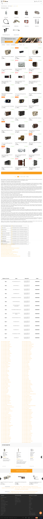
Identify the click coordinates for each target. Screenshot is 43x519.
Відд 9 (6, 313)
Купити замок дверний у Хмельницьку (6, 353)
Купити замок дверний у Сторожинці (27, 426)
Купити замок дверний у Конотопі (26, 357)
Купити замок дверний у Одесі (5, 349)
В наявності (13, 47)
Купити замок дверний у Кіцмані (26, 442)
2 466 (17, 484)
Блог (29, 510)
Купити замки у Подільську (4, 367)
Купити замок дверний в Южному (5, 439)
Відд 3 (6, 289)
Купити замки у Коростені (4, 383)
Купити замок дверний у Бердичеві (26, 354)
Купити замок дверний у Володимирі (6, 438)
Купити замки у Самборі (4, 388)
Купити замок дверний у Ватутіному (27, 435)
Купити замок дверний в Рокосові (26, 439)
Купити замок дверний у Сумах (26, 350)
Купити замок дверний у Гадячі (5, 401)
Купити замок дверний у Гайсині (26, 380)
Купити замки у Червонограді (5, 370)
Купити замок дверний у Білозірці (5, 363)
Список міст (15, 517)
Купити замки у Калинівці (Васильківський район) (29, 405)
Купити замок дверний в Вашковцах (6, 422)
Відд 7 (6, 305)
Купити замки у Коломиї (25, 371)
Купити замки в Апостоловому (5, 379)
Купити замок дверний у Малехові (26, 414)
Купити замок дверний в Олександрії (27, 358)
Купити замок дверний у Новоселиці (27, 425)
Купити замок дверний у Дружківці (5, 400)
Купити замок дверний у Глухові (26, 401)
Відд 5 (6, 297)
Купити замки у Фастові (25, 370)
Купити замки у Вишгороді (4, 391)
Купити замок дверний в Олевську (26, 418)
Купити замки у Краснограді (5, 412)
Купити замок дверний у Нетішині (5, 417)
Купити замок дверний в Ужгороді (26, 388)
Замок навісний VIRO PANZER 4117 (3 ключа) (7, 253)
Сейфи (2, 514)
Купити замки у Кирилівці (25, 408)
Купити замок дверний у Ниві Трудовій (27, 417)
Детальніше (9, 41)
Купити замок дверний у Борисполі (6, 359)
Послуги (30, 500)
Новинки (16, 497)
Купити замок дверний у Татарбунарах (27, 433)
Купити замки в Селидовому (5, 375)
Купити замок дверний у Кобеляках (27, 409)
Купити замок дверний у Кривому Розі (6, 346)
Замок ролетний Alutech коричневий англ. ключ (7, 249)
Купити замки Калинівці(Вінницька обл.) (6, 405)
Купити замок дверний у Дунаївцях (26, 400)
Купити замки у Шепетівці (25, 375)
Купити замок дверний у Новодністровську (7, 425)
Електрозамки (3, 500)
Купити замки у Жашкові (4, 392)
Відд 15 (6, 333)
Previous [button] (1, 457)
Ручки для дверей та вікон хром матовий (16, 486)
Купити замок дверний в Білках (5, 395)
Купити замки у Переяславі (25, 366)
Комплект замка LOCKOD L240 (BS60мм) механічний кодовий (32, 454)
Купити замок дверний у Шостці (5, 357)
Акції (15, 504)
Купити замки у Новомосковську (5, 366)
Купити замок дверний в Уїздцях (5, 430)
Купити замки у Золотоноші (25, 367)
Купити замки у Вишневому (25, 362)
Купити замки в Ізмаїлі (4, 404)
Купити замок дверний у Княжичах (6, 409)
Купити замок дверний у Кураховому (27, 413)
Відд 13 (6, 325)
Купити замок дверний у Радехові (5, 429)
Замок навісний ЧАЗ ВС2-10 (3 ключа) (6, 246)
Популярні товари (6, 517)
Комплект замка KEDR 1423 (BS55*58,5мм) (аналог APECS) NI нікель (5, 454)
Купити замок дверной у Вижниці (26, 422)
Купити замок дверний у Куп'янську (27, 383)
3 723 (31, 484)
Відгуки (30, 507)
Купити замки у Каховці (25, 404)
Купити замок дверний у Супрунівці (27, 353)
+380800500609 (37, 281)
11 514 (3, 484)
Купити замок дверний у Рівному (5, 350)
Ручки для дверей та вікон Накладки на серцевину (21, 489)
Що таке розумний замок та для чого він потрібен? (31, 491)
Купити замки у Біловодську (26, 395)
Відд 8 (6, 309)
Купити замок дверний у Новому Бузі (6, 418)
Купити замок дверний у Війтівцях (26, 438)
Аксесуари (2, 513)
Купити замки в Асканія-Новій (26, 392)
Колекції (30, 501)
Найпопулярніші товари (21, 470)
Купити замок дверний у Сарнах (5, 354)
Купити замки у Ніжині (25, 374)
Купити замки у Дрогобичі (25, 379)
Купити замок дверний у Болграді (5, 397)
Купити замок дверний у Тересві (5, 434)
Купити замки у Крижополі (4, 413)
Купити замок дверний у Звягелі (5, 358)
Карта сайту (1, 517)
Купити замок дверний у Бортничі (26, 397)
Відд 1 (6, 281)
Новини (30, 511)
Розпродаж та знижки (17, 500)
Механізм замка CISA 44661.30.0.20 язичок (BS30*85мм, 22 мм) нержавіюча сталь (19, 455)
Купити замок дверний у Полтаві (26, 349)
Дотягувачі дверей (3, 510)
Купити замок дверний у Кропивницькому (27, 346)
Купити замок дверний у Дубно (5, 380)
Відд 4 (6, 293)
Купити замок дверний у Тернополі (26, 434)
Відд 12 (6, 321)
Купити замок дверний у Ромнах (26, 387)
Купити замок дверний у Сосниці (5, 433)
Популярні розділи (11, 517)
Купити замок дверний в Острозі (5, 421)
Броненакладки (3, 507)
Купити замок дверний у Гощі (5, 442)
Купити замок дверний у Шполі (26, 430)
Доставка (30, 504)
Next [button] (41, 457)
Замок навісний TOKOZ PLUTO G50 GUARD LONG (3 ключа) (9, 254)
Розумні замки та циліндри (4, 501)
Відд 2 (6, 285)
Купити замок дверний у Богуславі (26, 396)
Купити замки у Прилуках (4, 387)
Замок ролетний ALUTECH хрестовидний (6, 250)
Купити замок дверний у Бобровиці (6, 396)
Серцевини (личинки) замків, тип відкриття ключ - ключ (30, 486)
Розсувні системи (3, 511)
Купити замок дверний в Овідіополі (26, 421)
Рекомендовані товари (18, 501)
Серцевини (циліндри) (3, 497)
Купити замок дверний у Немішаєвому (27, 384)
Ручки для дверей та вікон (4, 504)
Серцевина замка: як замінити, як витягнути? (17, 491)
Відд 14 (6, 329)
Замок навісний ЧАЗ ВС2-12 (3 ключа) (6, 245)
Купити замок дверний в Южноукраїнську (27, 391)
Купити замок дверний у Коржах (5, 408)
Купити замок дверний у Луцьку (26, 359)
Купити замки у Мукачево (4, 374)
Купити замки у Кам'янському (5, 371)
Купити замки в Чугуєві (25, 363)
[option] (8, 457)
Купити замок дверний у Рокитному (27, 429)
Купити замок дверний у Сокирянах (6, 426)
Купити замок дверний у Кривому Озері (27, 412)
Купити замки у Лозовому (4, 384)
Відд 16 (6, 337)
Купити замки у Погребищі (4, 362)
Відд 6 (6, 301)
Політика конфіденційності (32, 514)
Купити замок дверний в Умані (5, 435)
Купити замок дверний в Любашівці (6, 414)
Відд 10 (6, 317)
